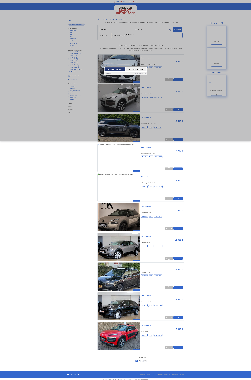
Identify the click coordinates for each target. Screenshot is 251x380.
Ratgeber (142, 374)
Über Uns (160, 374)
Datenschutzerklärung (140, 73)
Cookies (181, 374)
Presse (149, 374)
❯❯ (145, 361)
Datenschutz (174, 374)
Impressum (167, 374)
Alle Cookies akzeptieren (114, 69)
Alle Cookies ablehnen (136, 69)
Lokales (154, 374)
